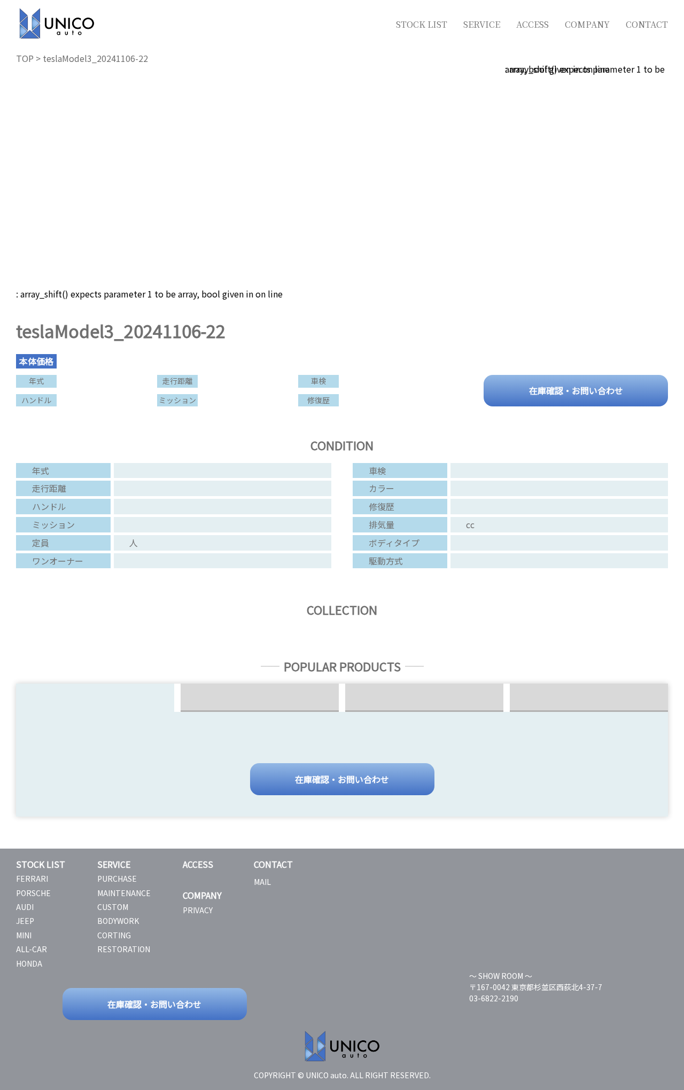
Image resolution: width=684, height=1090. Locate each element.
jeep (25, 920)
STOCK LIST (421, 24)
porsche (33, 893)
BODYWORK (118, 920)
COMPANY (587, 24)
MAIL (262, 881)
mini (24, 935)
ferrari (32, 878)
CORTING (114, 935)
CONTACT (647, 24)
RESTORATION (123, 949)
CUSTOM (112, 906)
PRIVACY (198, 910)
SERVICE (481, 24)
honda (29, 963)
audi (25, 906)
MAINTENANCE (124, 893)
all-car (31, 949)
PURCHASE (117, 878)
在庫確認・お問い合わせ (576, 389)
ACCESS (532, 24)
